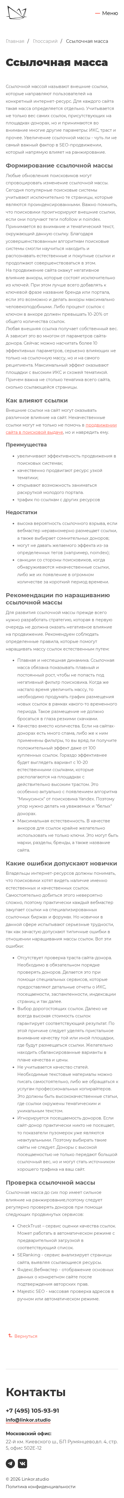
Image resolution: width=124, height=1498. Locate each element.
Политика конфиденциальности (41, 1486)
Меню (110, 13)
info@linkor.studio (28, 1420)
